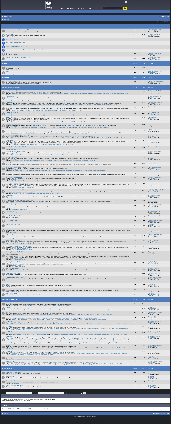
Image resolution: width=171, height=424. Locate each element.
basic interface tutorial (153, 326)
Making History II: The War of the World (69, 340)
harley (18, 248)
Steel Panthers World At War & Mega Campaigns (60, 342)
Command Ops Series (64, 364)
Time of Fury (113, 342)
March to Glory (94, 323)
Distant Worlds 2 (10, 140)
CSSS (150, 82)
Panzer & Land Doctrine (30, 342)
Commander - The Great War (120, 334)
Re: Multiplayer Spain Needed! (154, 321)
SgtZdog (151, 125)
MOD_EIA (13, 202)
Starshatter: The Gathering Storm (112, 363)
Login (2, 390)
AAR (21, 100)
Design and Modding (50, 104)
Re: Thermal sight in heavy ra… (155, 123)
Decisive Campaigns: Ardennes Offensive (16, 190)
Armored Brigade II (10, 107)
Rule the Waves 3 (10, 102)
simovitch (29, 248)
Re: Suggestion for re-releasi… (154, 273)
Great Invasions (50, 314)
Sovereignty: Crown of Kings (63, 305)
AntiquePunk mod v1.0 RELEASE (155, 220)
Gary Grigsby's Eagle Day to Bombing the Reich (18, 246)
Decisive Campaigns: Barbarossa (14, 229)
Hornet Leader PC (75, 347)
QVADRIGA (125, 309)
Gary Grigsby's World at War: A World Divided (17, 183)
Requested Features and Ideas (73, 127)
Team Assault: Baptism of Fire (102, 342)
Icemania (16, 238)
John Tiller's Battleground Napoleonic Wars (79, 323)
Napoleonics (9, 321)
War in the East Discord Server (18, 259)
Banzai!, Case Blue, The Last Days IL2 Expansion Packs (24, 363)
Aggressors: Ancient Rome (18, 309)
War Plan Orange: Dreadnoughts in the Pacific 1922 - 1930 (63, 334)
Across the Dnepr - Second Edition (34, 338)
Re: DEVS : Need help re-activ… (155, 177)
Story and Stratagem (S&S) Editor (80, 100)
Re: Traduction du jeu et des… (154, 211)
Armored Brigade (10, 211)
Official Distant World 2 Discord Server (64, 144)
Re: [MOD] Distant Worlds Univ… (155, 234)
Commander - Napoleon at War (37, 323)
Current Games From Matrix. (9, 299)
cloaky (150, 147)
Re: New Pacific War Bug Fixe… (155, 372)
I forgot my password (69, 393)
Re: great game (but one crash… (155, 312)
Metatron (151, 225)
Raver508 (151, 196)
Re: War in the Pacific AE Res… (155, 53)
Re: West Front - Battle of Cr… (154, 336)
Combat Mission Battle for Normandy (20, 114)
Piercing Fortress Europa (42, 342)
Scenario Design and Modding (56, 93)
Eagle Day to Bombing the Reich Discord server (22, 249)
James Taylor (152, 285)
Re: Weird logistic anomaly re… (155, 96)
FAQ (7, 53)
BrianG (150, 252)
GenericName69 (44, 408)
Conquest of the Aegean (76, 364)
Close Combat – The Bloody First (14, 216)
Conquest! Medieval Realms (18, 314)
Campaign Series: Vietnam (13, 157)
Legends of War (39, 340)
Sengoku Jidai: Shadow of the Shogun (104, 314)
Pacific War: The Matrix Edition (14, 372)
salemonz (151, 235)
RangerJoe (151, 118)
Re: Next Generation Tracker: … (155, 277)
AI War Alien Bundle (16, 353)
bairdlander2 (152, 163)
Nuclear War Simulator (11, 173)
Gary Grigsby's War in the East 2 (14, 177)
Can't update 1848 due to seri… (155, 316)
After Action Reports (32, 104)
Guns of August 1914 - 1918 (43, 334)
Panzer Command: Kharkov (32, 364)
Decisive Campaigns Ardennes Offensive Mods (23, 192)
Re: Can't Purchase (152, 117)
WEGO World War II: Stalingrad (41, 132)
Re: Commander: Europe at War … (155, 81)
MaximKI (151, 141)
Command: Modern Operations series (15, 151)
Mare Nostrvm (89, 309)
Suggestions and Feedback (57, 100)
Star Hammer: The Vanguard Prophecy (90, 353)
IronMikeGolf (34, 243)
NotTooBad (151, 107)
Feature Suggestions (48, 137)
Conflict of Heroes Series (14, 339)
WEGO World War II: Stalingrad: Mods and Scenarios (107, 132)
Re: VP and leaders (152, 129)
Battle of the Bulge (91, 338)
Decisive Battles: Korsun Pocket (62, 339)
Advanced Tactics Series (12, 204)
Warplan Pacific (10, 195)
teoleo (150, 381)
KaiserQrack (152, 212)
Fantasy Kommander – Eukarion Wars (20, 305)
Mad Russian (40, 243)
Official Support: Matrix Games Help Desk (16, 46)
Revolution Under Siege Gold (95, 334)
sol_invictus (152, 322)
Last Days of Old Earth (38, 353)
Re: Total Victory (151, 284)
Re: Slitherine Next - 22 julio (154, 66)
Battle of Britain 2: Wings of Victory (78, 338)
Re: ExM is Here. (152, 351)
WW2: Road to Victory (102, 343)
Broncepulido (152, 346)
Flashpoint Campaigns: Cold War (14, 124)
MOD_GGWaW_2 (15, 186)
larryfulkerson (152, 269)
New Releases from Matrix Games (11, 87)
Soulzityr (151, 158)
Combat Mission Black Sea (93, 114)
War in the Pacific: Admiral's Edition (15, 277)
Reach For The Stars (98, 363)
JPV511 (151, 241)
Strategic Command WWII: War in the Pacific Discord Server (111, 137)
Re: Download (151, 376)
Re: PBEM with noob (152, 157)
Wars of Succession (102, 319)
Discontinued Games (11, 361)
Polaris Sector (64, 353)
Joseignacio (152, 290)
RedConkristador (153, 278)
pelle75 (150, 313)
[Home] (48, 5)
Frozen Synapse (33, 347)
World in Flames (10, 289)
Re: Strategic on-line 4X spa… (154, 34)
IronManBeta (22, 243)
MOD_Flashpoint (14, 126)
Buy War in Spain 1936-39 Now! (70, 121)
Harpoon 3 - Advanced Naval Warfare (46, 347)
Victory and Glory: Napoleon (13, 273)
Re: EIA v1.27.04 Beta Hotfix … (155, 200)
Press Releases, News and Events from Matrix (18, 29)
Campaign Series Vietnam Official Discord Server (84, 160)
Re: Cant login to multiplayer (154, 195)
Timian (150, 130)
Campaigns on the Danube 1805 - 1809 (20, 323)
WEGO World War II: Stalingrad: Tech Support (59, 132)
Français (8, 71)
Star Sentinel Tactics (116, 353)
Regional (4, 63)
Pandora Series (56, 353)
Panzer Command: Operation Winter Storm (48, 364)
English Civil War (41, 319)
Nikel (150, 54)
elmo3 (18, 258)
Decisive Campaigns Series (13, 224)
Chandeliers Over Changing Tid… (155, 57)
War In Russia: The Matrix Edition (14, 385)
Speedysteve (152, 247)
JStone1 (151, 377)
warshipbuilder (23, 248)
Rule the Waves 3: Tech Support (19, 104)
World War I (9, 332)
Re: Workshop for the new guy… (155, 268)
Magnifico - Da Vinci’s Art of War (78, 314)
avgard (150, 184)
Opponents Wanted (86, 93)
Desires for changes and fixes (154, 215)
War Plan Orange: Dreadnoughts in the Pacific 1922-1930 (67, 343)
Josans (151, 230)
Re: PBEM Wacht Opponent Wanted (156, 189)
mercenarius (152, 308)
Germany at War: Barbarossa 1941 (94, 339)
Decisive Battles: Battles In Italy (28, 339)
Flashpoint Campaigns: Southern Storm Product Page (93, 170)
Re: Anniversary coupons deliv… (155, 29)
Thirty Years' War (90, 314)
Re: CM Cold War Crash (153, 112)
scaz (150, 113)
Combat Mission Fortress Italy (51, 114)
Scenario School (43, 127)
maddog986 (13, 36)
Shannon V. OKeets (15, 291)
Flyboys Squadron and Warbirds (29, 334)
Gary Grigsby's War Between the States (90, 328)
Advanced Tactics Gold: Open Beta (19, 209)
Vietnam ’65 (123, 347)
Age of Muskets (10, 317)
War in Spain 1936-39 (11, 117)
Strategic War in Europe (89, 342)
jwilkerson (13, 120)
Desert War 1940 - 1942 (82, 133)
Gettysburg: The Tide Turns (22, 329)
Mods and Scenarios (33, 127)
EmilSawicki (152, 317)
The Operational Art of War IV (13, 268)
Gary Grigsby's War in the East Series (15, 252)
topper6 (151, 216)
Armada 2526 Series (26, 353)
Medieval (8, 312)
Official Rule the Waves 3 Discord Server (95, 104)
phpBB (80, 416)
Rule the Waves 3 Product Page (78, 104)
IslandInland (152, 30)
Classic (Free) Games (7, 368)
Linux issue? (151, 293)
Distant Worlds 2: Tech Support (19, 144)
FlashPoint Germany (23, 347)
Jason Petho (13, 149)
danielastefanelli (152, 173)
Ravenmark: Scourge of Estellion (45, 305)
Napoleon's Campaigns (113, 323)
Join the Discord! (107, 127)
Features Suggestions (43, 93)
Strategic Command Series (13, 91)
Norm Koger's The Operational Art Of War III (89, 340)
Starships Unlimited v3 (105, 353)
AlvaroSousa (13, 197)
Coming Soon (5, 77)
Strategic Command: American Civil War (20, 93)
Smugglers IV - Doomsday (74, 353)
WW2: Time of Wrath (113, 343)
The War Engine (10, 376)
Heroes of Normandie (108, 339)
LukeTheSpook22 (153, 190)
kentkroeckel (152, 262)
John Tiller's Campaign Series (121, 339)
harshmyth (151, 303)
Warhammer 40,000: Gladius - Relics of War (27, 354)
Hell (54, 305)
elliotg (12, 238)
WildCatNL (13, 243)
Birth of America (15, 319)
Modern (8, 345)
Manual (13, 110)
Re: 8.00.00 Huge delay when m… (155, 288)
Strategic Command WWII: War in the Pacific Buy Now (84, 137)
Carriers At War (100, 338)
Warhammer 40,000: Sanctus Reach (46, 354)
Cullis (150, 97)
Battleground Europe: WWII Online (45, 363)
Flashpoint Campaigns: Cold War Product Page (92, 127)
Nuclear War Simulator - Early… (155, 172)
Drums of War (33, 305)
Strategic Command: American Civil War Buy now (103, 93)
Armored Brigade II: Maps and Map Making (58, 110)
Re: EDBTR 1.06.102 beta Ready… (155, 246)
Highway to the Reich (87, 364)
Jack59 (151, 136)
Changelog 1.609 (151, 106)
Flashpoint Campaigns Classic (13, 240)
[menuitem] (10, 17)
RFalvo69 (151, 103)
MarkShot (151, 178)
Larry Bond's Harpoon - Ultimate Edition (110, 347)
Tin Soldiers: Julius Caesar (115, 309)
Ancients (8, 307)
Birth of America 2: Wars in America (28, 319)
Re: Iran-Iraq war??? (152, 146)
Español (8, 67)
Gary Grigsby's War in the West (14, 262)
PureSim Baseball (27, 359)
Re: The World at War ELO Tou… (155, 90)
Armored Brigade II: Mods (41, 110)
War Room (25, 100)
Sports (7, 357)
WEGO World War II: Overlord (18, 132)
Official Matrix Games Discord (84, 121)
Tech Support (34, 93)
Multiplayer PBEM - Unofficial (35, 154)
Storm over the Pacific (77, 342)
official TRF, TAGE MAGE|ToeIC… (155, 71)
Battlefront (57, 338)
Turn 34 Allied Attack (152, 261)
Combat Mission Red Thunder (66, 114)
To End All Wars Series (108, 334)
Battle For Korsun (65, 338)
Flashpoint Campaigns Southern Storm (16, 167)
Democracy (14, 347)
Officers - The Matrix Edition (107, 340)
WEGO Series (9, 129)
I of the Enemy (89, 363)
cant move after (151, 162)
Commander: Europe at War (13, 81)
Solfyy (150, 327)
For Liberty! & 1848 (50, 319)
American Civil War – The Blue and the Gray (21, 328)
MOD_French (14, 73)
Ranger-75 (151, 373)
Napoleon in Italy (102, 323)
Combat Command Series (110, 338)
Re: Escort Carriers (152, 135)
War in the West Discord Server (18, 266)
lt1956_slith (151, 274)
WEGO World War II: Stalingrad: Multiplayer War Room (83, 132)
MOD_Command (14, 153)
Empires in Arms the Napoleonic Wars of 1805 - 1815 (19, 200)
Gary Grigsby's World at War (78, 363)
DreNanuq (151, 58)
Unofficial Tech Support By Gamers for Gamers (18, 57)
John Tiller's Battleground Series (107, 328)
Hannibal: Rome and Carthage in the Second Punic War (37, 309)
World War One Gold (82, 334)
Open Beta (14, 193)
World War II (9, 336)
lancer (14, 232)
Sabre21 (22, 258)
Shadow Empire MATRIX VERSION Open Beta (39, 100)
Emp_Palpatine (152, 201)
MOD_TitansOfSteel (15, 383)
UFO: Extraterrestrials (19, 364)
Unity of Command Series (21, 343)
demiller (151, 168)
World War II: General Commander (88, 343)
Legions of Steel (47, 353)
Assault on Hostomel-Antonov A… (155, 345)
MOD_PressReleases (15, 32)
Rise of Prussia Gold (83, 319)
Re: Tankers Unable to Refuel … (155, 151)
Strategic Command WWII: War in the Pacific (17, 135)
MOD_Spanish (14, 69)
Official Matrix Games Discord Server (15, 42)
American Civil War (11, 326)
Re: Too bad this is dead (153, 302)
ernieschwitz (152, 352)
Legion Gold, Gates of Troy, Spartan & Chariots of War (72, 309)
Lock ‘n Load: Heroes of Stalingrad (52, 340)
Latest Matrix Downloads (12, 39)
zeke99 (151, 386)
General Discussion (11, 34)
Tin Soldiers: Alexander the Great (101, 309)
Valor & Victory (9, 163)
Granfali (151, 68)
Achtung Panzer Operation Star (19, 338)
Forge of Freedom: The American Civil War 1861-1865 (68, 328)
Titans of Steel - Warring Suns (13, 381)
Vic (11, 98)
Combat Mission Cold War (80, 114)
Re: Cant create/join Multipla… (154, 331)
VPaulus (151, 357)
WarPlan (8, 284)
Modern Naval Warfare (11, 293)
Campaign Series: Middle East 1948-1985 (16, 147)
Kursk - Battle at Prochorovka (28, 340)
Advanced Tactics (16, 334)
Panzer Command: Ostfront (18, 342)
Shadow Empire (10, 96)
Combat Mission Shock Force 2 (107, 114)
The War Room (67, 93)
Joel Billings (13, 179)
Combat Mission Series (12, 112)
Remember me (78, 393)
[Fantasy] (8, 303)
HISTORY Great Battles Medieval (62, 314)
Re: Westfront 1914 (152, 224)
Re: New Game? (151, 307)
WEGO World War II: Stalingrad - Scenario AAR (34, 133)
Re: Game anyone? (152, 385)
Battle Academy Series (49, 338)
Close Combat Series (11, 220)
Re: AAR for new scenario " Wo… (155, 204)
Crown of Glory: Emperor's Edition (61, 323)
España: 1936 (74, 339)
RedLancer (19, 265)
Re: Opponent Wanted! (153, 228)
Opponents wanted (55, 193)
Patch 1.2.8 (150, 380)
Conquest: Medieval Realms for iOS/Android (35, 314)
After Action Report (76, 93)
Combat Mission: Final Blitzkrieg (36, 114)
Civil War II (12, 329)
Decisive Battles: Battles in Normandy (45, 339)
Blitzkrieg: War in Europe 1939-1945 (62, 363)
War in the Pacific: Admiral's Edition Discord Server (22, 282)
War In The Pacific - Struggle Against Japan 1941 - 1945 (41, 343)
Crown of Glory (49, 323)
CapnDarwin (28, 243)
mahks (150, 35)
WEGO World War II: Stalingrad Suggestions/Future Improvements (60, 133)
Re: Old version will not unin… (154, 182)
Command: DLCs (16, 154)
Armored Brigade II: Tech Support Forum (25, 110)
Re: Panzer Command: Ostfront (155, 361)
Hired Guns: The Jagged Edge (62, 347)
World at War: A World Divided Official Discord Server (23, 187)
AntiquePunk (152, 221)
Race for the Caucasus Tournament (39, 180)
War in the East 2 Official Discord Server (21, 180)
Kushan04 (151, 152)
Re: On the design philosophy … (155, 167)
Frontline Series (81, 339)
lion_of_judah (152, 205)
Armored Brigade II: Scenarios (75, 110)
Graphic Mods (68, 100)
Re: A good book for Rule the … (155, 102)
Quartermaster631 (153, 294)
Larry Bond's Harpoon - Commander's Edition (90, 347)
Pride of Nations (93, 319)
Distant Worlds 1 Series (12, 234)
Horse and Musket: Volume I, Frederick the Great (66, 319)
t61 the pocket (151, 251)
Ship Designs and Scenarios (63, 104)
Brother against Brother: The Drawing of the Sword (44, 328)
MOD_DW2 (13, 143)
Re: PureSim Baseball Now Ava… (155, 356)
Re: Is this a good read (153, 240)
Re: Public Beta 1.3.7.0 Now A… (155, 140)
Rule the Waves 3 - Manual (111, 104)
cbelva (17, 243)
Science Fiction (10, 351)
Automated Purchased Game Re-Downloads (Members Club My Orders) (24, 49)
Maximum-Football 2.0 (17, 359)
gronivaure (151, 91)
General (4, 26)
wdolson (13, 281)
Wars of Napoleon (123, 323)
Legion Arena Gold (55, 309)
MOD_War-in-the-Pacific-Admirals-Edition (24, 281)
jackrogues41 (152, 72)
